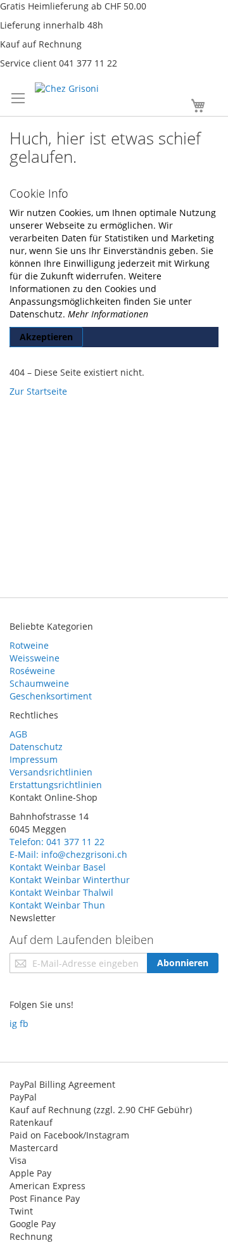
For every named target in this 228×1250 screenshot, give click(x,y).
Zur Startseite (38, 391)
